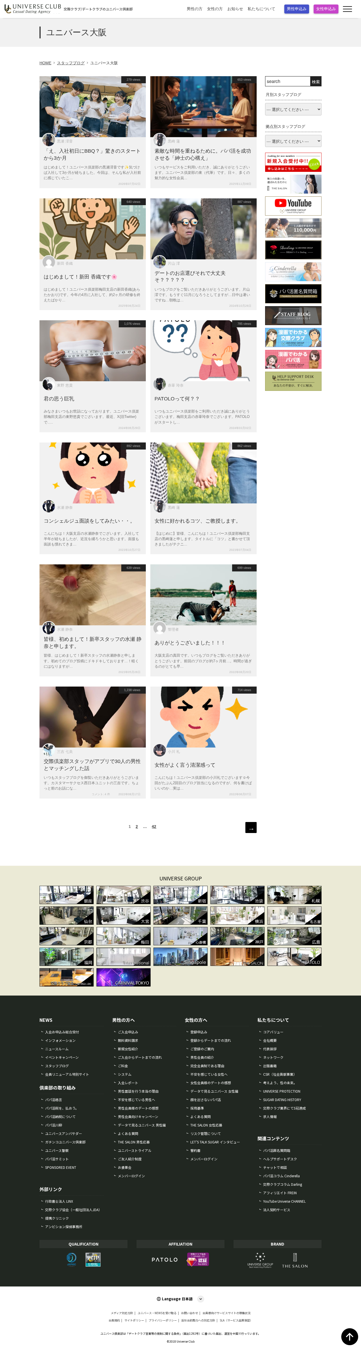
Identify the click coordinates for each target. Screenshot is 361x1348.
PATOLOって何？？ (177, 399)
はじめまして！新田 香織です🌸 (80, 276)
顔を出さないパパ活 (205, 1099)
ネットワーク (273, 1057)
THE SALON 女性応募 (206, 1125)
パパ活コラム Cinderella (281, 1175)
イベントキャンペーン (62, 1057)
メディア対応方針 (122, 1313)
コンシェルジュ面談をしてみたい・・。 (89, 521)
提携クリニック (57, 1218)
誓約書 (195, 1150)
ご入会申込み (128, 1031)
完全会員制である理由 (207, 1065)
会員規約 (114, 1320)
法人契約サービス (276, 1209)
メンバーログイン (131, 1175)
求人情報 (270, 1116)
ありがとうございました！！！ (190, 643)
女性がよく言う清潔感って (185, 765)
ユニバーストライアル (134, 1150)
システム (124, 1074)
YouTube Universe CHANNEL (284, 1201)
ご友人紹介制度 (130, 1158)
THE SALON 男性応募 (134, 1141)
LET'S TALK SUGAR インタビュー (215, 1141)
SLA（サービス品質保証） (236, 1320)
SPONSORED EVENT (60, 1167)
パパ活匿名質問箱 (276, 1150)
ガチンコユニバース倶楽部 (65, 1141)
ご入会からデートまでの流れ (140, 1057)
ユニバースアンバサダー (63, 1133)
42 (154, 828)
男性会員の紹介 (202, 1057)
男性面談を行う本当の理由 (138, 1091)
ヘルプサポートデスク (280, 1158)
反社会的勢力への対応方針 (198, 1320)
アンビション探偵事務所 (63, 1226)
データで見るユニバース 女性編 (214, 1091)
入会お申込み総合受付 (62, 1031)
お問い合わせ (189, 1313)
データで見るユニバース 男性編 (142, 1125)
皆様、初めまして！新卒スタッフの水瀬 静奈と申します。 (93, 643)
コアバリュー (273, 1031)
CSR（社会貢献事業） (280, 1074)
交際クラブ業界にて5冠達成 (284, 1108)
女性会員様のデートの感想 (210, 1082)
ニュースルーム (57, 1048)
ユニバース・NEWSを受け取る (157, 1313)
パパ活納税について (60, 1116)
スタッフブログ (57, 1065)
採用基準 (197, 1108)
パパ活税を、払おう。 (62, 1108)
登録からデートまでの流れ (210, 1040)
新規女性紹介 (128, 1048)
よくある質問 (128, 1133)
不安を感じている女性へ (209, 1074)
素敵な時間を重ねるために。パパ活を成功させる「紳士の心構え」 (203, 154)
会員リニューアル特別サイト (67, 1074)
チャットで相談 (275, 1167)
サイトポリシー (134, 1320)
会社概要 (270, 1040)
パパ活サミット (57, 1158)
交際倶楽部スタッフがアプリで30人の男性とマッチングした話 (92, 765)
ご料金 (123, 1065)
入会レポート (128, 1082)
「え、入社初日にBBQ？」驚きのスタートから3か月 (92, 154)
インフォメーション (60, 1040)
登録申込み (198, 1031)
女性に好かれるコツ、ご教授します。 (198, 521)
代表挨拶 (270, 1048)
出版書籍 (270, 1065)
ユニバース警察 (57, 1150)
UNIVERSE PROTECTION (281, 1091)
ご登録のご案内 (202, 1048)
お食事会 (124, 1167)
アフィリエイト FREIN (280, 1192)
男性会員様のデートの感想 (138, 1108)
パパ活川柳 (53, 1125)
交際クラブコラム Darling (282, 1184)
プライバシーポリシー (163, 1320)
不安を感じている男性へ (136, 1099)
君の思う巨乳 (59, 399)
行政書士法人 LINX (59, 1201)
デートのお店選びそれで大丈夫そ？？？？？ (190, 276)
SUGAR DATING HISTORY (282, 1099)
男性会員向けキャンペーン (138, 1116)
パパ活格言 (53, 1099)
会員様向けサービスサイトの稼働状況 (226, 1313)
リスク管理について (205, 1133)
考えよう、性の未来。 (280, 1082)
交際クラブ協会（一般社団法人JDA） (73, 1209)
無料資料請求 (128, 1040)
